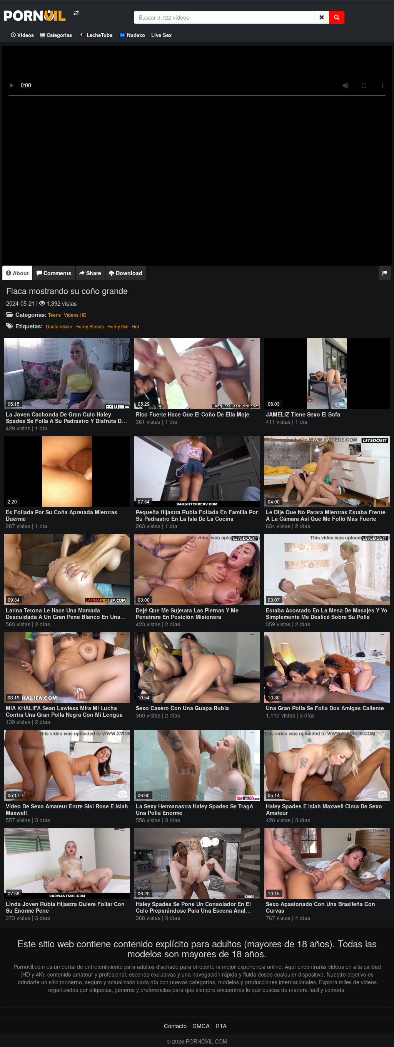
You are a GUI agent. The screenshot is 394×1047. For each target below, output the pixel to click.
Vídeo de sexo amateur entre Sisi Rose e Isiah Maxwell (67, 809)
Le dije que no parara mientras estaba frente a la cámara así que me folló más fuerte (326, 515)
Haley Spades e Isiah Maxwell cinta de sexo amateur (324, 809)
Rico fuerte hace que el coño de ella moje (192, 414)
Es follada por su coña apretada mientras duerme (61, 515)
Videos (25, 34)
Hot (135, 326)
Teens (54, 314)
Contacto (175, 1026)
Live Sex (161, 34)
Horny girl (118, 326)
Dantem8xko (59, 326)
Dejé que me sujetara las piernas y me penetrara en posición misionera (187, 613)
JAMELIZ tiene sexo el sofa (303, 414)
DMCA (201, 1026)
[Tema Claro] (76, 13)
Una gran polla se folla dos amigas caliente (325, 708)
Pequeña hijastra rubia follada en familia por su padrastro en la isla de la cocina (197, 515)
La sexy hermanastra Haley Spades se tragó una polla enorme (194, 809)
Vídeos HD (75, 314)
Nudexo (136, 34)
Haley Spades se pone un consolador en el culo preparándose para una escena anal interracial (193, 910)
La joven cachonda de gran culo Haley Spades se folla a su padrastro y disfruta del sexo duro (66, 420)
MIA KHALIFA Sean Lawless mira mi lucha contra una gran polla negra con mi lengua (64, 711)
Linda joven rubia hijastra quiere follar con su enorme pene (65, 907)
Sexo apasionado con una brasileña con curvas (320, 907)
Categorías (58, 34)
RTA (221, 1026)
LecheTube (99, 34)
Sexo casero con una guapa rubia (182, 708)
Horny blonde (89, 326)
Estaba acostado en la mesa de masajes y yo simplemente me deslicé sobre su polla (326, 613)
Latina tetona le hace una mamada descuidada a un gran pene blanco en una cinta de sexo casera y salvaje (63, 616)
